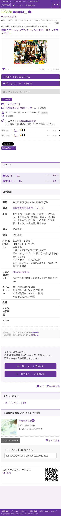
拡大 (8, 472)
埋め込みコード (8, 148)
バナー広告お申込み (11, 17)
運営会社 (33, 511)
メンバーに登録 (9, 440)
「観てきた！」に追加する (32, 374)
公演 (10, 20)
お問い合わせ (44, 511)
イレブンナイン (13, 104)
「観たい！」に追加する (32, 366)
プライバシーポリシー (19, 511)
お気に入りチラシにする (50, 69)
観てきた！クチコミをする (19, 83)
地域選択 (6, 5)
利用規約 (5, 511)
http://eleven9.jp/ (27, 121)
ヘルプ (54, 511)
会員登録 (31, 5)
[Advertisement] (30, 498)
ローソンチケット (14, 403)
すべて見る (54, 440)
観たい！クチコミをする (18, 77)
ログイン (19, 5)
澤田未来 (35, 332)
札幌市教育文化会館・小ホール (21, 108)
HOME (3, 20)
